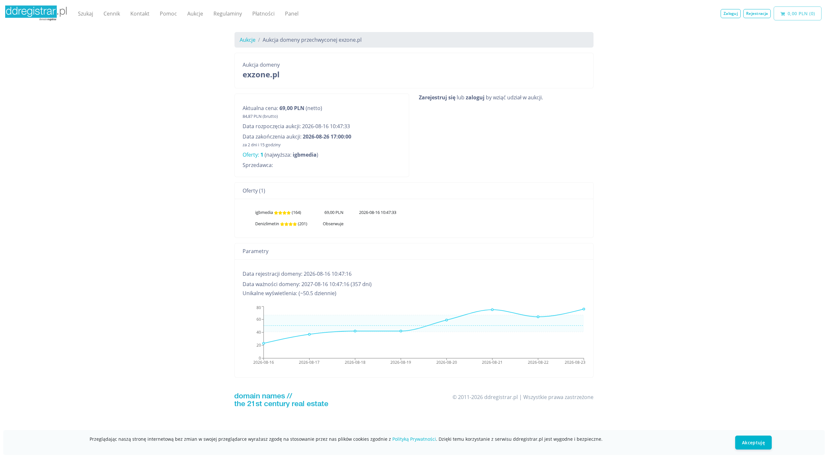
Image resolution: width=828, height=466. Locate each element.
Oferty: (253, 154)
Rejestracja (757, 13)
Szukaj (85, 13)
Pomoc (168, 13)
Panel (292, 13)
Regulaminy (227, 13)
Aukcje (195, 13)
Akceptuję (753, 442)
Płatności (263, 13)
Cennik (112, 13)
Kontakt (139, 13)
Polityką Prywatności (414, 439)
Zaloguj (731, 13)
